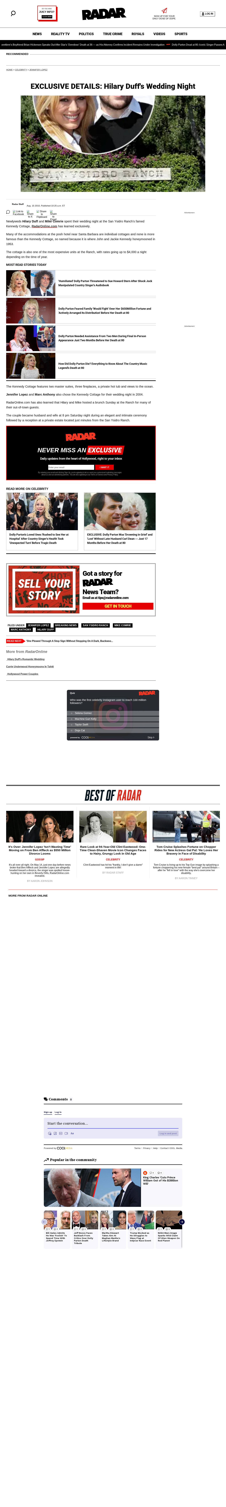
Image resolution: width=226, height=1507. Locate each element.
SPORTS (180, 34)
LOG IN (209, 13)
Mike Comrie (122, 625)
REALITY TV (60, 34)
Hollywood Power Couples (22, 674)
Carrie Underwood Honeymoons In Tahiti (30, 666)
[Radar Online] (104, 14)
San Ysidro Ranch (95, 625)
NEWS (37, 34)
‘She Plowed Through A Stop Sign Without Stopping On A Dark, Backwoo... (69, 641)
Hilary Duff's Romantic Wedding (25, 659)
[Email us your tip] (47, 20)
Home (9, 70)
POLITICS (86, 34)
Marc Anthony (21, 629)
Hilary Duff (45, 629)
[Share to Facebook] (18, 212)
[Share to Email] (53, 212)
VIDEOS (159, 34)
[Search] (13, 15)
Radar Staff (18, 204)
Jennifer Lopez (38, 70)
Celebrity (21, 70)
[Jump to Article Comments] (8, 212)
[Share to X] (30, 212)
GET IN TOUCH (118, 606)
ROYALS (138, 34)
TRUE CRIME (112, 34)
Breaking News (66, 625)
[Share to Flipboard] (42, 212)
